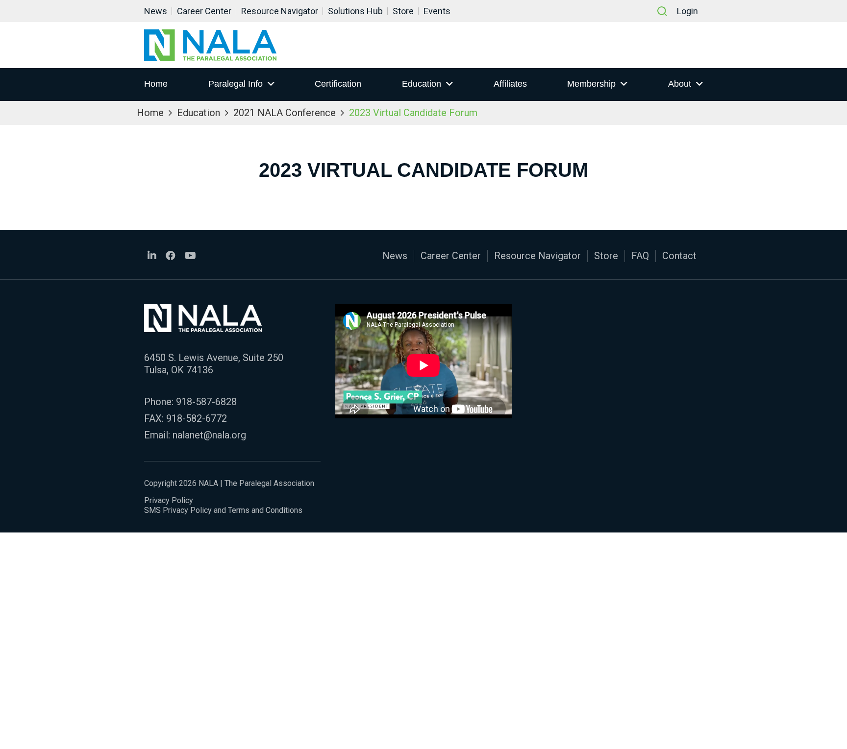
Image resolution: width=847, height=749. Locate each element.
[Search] (662, 11)
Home (156, 84)
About (679, 84)
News (155, 11)
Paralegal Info (235, 84)
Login (687, 11)
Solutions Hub (355, 11)
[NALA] (210, 45)
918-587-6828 (206, 402)
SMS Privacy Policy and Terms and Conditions (223, 510)
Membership (591, 84)
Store (403, 11)
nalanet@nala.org (209, 435)
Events (437, 11)
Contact (679, 256)
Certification (338, 84)
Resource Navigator (279, 11)
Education (421, 84)
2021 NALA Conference (284, 113)
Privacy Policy (168, 500)
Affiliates (510, 84)
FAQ (640, 256)
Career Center (204, 11)
